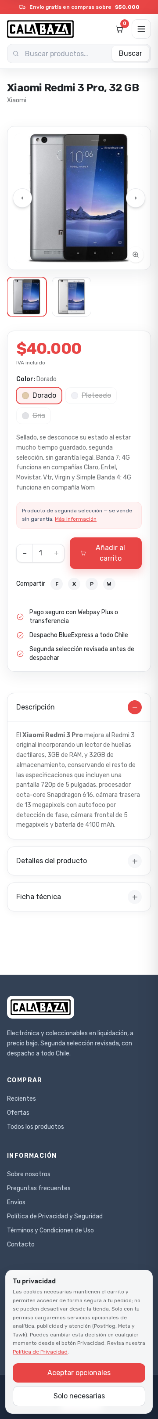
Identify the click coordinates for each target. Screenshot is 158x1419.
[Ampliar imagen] (79, 198)
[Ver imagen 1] (27, 297)
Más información (76, 519)
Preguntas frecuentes (39, 1188)
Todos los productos (35, 1127)
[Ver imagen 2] (71, 297)
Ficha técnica (77, 897)
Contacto (21, 1244)
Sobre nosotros (28, 1174)
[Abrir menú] (141, 29)
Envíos (16, 1202)
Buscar (130, 53)
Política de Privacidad (40, 1352)
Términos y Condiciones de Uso (50, 1230)
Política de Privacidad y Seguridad (55, 1216)
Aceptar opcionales (79, 1373)
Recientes (21, 1098)
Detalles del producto (77, 861)
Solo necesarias (79, 1396)
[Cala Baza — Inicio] (40, 29)
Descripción (77, 707)
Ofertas (18, 1112)
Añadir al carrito (110, 553)
